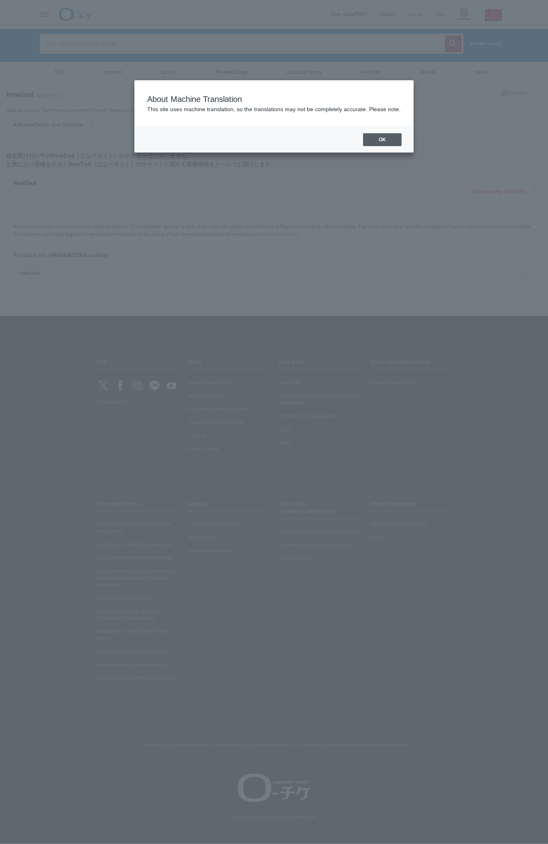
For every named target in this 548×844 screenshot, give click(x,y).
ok (382, 139)
